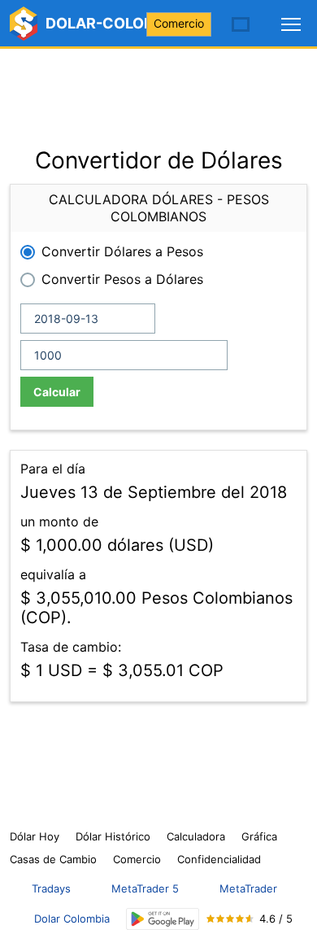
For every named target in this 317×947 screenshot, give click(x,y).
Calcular (56, 392)
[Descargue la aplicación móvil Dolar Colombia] (162, 919)
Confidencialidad (219, 859)
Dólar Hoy (34, 836)
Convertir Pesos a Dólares (122, 279)
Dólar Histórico (113, 836)
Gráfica (259, 836)
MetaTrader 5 (145, 888)
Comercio (179, 23)
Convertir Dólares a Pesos (122, 251)
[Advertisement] (158, 89)
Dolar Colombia (72, 918)
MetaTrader (248, 888)
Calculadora (196, 836)
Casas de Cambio (53, 859)
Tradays (51, 888)
